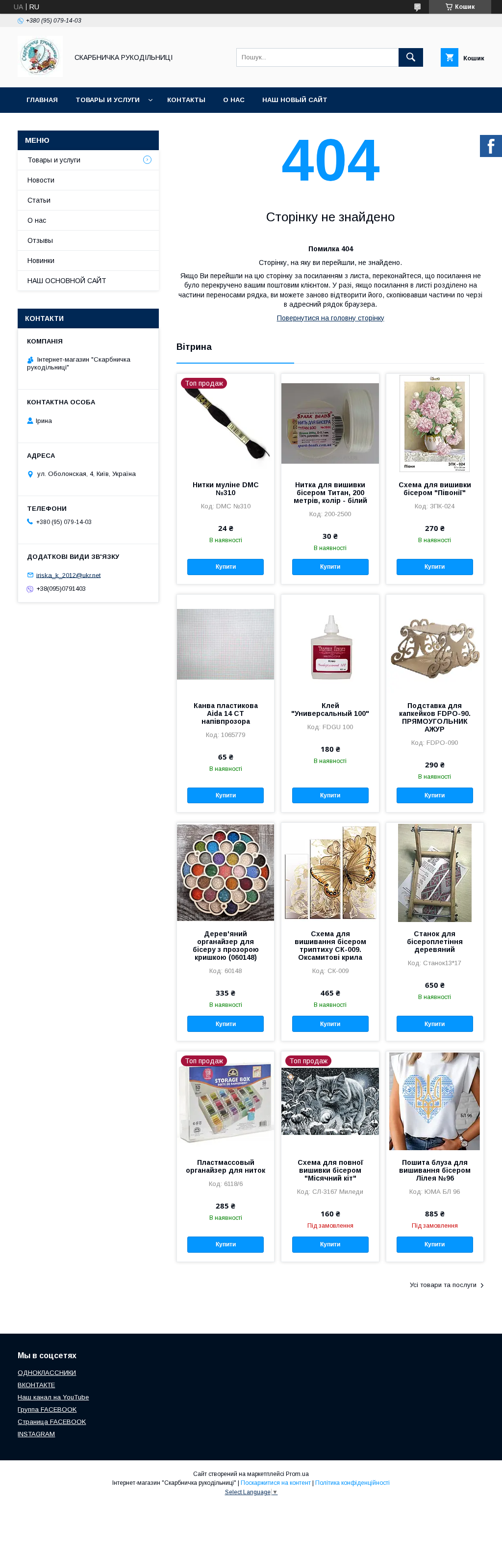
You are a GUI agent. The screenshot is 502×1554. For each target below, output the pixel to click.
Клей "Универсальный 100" (330, 709)
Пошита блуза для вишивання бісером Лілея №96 (435, 1170)
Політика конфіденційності (352, 1482)
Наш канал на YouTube (53, 1397)
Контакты (186, 100)
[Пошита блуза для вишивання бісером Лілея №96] (434, 1101)
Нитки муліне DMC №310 (226, 489)
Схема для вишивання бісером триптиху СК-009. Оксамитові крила (330, 945)
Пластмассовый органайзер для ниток (225, 1166)
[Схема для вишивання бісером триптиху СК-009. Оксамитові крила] (329, 872)
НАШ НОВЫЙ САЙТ (294, 100)
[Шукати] (411, 57)
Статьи (38, 200)
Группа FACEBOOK (47, 1409)
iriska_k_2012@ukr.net (68, 575)
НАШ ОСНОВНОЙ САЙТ (66, 281)
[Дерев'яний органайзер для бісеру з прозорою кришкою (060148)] (225, 872)
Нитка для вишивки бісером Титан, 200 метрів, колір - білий (330, 492)
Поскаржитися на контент (276, 1482)
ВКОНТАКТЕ (36, 1385)
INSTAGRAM (36, 1434)
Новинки (40, 260)
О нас (234, 100)
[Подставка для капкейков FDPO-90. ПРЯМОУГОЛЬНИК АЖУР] (434, 644)
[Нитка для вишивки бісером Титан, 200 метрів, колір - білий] (329, 423)
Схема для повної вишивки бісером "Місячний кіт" (330, 1170)
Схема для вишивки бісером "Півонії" (435, 489)
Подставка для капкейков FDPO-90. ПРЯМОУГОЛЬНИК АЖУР (435, 717)
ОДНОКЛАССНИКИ (47, 1372)
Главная (42, 100)
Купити (226, 566)
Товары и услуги (107, 100)
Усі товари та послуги (443, 1285)
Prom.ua (297, 1474)
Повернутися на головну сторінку (330, 318)
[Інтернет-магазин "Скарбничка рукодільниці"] (40, 75)
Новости (40, 180)
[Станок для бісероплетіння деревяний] (434, 872)
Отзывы (40, 240)
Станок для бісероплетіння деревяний (435, 941)
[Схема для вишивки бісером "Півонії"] (434, 423)
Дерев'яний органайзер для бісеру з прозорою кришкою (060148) (226, 945)
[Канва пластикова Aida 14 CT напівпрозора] (225, 644)
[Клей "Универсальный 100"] (329, 644)
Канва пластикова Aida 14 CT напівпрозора (226, 713)
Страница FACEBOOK (52, 1421)
